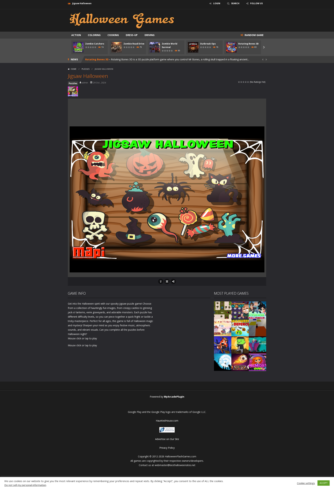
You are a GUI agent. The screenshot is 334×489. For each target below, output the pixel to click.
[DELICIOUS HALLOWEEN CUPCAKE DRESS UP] (257, 310)
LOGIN (216, 3)
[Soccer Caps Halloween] (240, 362)
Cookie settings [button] (306, 483)
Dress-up (132, 35)
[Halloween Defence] (240, 327)
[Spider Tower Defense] (222, 310)
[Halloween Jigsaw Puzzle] (257, 344)
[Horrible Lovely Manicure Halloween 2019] (222, 344)
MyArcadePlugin (174, 396)
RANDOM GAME (254, 35)
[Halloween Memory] (240, 344)
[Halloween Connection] (240, 310)
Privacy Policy (167, 447)
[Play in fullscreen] (167, 281)
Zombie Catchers (94, 43)
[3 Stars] (243, 82)
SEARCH (235, 3)
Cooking (113, 35)
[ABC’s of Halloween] (222, 327)
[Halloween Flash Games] (122, 20)
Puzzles (85, 69)
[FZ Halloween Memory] (257, 362)
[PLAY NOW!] (78, 47)
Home (73, 69)
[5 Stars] (248, 82)
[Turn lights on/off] (160, 281)
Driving (149, 35)
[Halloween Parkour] (257, 327)
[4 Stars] (246, 82)
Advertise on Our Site (167, 439)
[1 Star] (239, 82)
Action (76, 35)
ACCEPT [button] (324, 482)
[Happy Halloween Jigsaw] (222, 362)
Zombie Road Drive (134, 43)
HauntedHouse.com (167, 420)
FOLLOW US (256, 3)
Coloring (94, 35)
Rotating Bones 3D (248, 43)
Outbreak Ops (208, 43)
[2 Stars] (241, 82)
